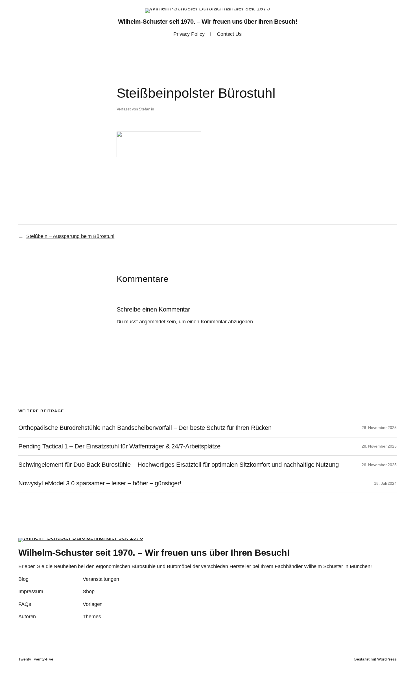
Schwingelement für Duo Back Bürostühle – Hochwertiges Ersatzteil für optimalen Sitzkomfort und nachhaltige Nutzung (178, 464)
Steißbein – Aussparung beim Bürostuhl (70, 236)
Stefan (144, 109)
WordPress (387, 659)
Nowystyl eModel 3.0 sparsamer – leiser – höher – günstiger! (99, 483)
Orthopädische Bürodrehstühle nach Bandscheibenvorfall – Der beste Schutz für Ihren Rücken (145, 427)
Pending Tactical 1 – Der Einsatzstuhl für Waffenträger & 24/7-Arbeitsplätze (119, 446)
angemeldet (152, 321)
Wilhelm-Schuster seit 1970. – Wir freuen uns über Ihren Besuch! (207, 21)
